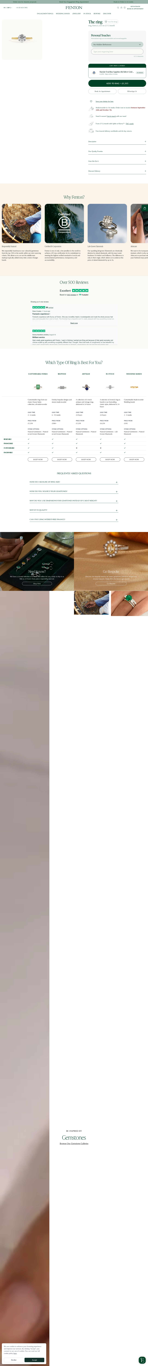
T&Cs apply (130, 123)
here (15, 1353)
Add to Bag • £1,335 (117, 83)
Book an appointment (135, 9)
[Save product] (91, 101)
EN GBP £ (8, 8)
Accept (34, 1360)
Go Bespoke (111, 583)
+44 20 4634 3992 (22, 8)
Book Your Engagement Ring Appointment (74, 2)
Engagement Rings (45, 13)
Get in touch (135, 6)
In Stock (87, 13)
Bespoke (97, 13)
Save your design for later (104, 101)
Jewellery (76, 13)
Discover (107, 13)
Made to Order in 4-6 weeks (123, 2)
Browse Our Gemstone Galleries (74, 1143)
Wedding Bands (63, 13)
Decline (13, 1360)
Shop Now (38, 459)
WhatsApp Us (132, 91)
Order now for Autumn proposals (24, 2)
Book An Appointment (102, 91)
